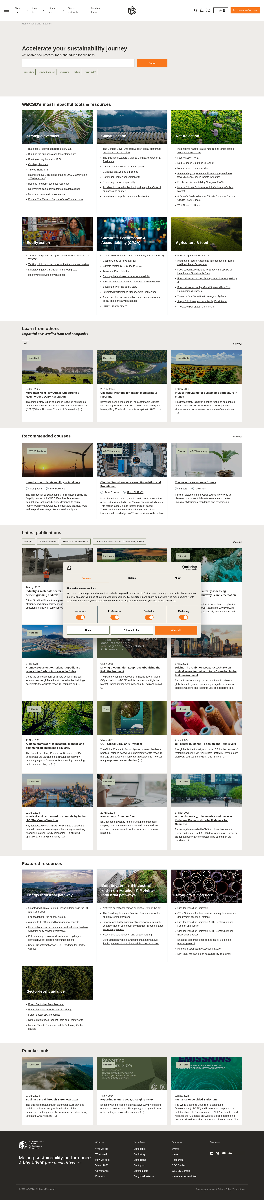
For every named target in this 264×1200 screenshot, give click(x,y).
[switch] (114, 617)
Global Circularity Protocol (75, 541)
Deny (88, 630)
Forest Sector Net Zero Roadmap (46, 1004)
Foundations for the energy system (47, 917)
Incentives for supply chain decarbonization (126, 196)
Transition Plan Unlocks (116, 271)
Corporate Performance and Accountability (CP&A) (119, 541)
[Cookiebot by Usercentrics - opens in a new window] (184, 567)
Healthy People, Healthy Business (46, 275)
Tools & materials (73, 10)
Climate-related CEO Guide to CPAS (123, 266)
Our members (141, 1171)
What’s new (51, 10)
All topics (28, 541)
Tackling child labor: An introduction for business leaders (58, 264)
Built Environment (48, 541)
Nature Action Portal (188, 157)
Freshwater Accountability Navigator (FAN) (200, 182)
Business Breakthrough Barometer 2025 (50, 149)
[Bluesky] (218, 1153)
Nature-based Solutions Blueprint (195, 163)
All (25, 343)
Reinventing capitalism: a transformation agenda (54, 189)
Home (25, 23)
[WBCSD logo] (132, 10)
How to (34, 10)
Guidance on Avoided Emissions (120, 171)
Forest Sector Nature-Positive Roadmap (50, 1009)
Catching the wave (38, 164)
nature (77, 72)
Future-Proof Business (115, 306)
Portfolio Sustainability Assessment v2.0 (199, 948)
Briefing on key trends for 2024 (44, 159)
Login (219, 10)
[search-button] (196, 10)
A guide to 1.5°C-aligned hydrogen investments (53, 922)
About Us (18, 10)
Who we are (101, 1149)
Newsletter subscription (184, 1176)
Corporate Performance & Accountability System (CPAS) (133, 255)
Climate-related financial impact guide (123, 166)
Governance (102, 1171)
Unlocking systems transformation (46, 194)
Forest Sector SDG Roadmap (44, 1014)
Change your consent (206, 1189)
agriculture (29, 72)
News (175, 1154)
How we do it (102, 1160)
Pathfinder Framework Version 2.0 (121, 177)
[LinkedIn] (212, 1153)
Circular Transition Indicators (192, 908)
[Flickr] (230, 1153)
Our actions (140, 1160)
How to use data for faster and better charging (127, 934)
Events (175, 1149)
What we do (101, 1154)
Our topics (139, 1165)
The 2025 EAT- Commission (196, 306)
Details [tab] (132, 578)
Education (100, 1176)
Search (152, 63)
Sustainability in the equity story (120, 286)
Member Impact (95, 10)
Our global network (144, 1176)
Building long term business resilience (49, 183)
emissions (64, 72)
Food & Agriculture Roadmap (193, 255)
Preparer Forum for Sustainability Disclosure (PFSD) (131, 281)
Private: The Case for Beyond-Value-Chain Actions (55, 199)
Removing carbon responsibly (119, 182)
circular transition (46, 72)
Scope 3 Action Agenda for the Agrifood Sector (202, 301)
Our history (139, 1154)
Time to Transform (38, 169)
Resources (177, 1160)
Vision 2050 (101, 1165)
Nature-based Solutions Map (192, 168)
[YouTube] (224, 1153)
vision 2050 (90, 72)
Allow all (176, 630)
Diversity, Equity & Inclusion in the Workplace (52, 269)
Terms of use (239, 1189)
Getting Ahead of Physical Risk (119, 260)
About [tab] (177, 578)
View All (237, 344)
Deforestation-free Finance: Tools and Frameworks (55, 1020)
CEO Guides (178, 1165)
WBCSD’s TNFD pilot (189, 205)
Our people (140, 1149)
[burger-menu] (6, 10)
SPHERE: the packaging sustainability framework (204, 954)
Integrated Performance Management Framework (129, 292)
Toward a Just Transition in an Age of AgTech (201, 296)
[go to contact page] (208, 10)
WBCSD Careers (181, 1171)
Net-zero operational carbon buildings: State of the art (131, 908)
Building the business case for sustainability (52, 154)
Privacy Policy (224, 1189)
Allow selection (132, 630)
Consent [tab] (86, 578)
